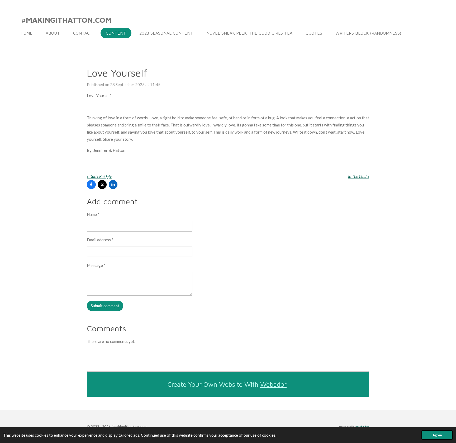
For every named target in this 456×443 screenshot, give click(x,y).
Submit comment (105, 305)
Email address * (100, 239)
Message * (96, 265)
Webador (273, 384)
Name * (93, 214)
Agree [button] (437, 435)
